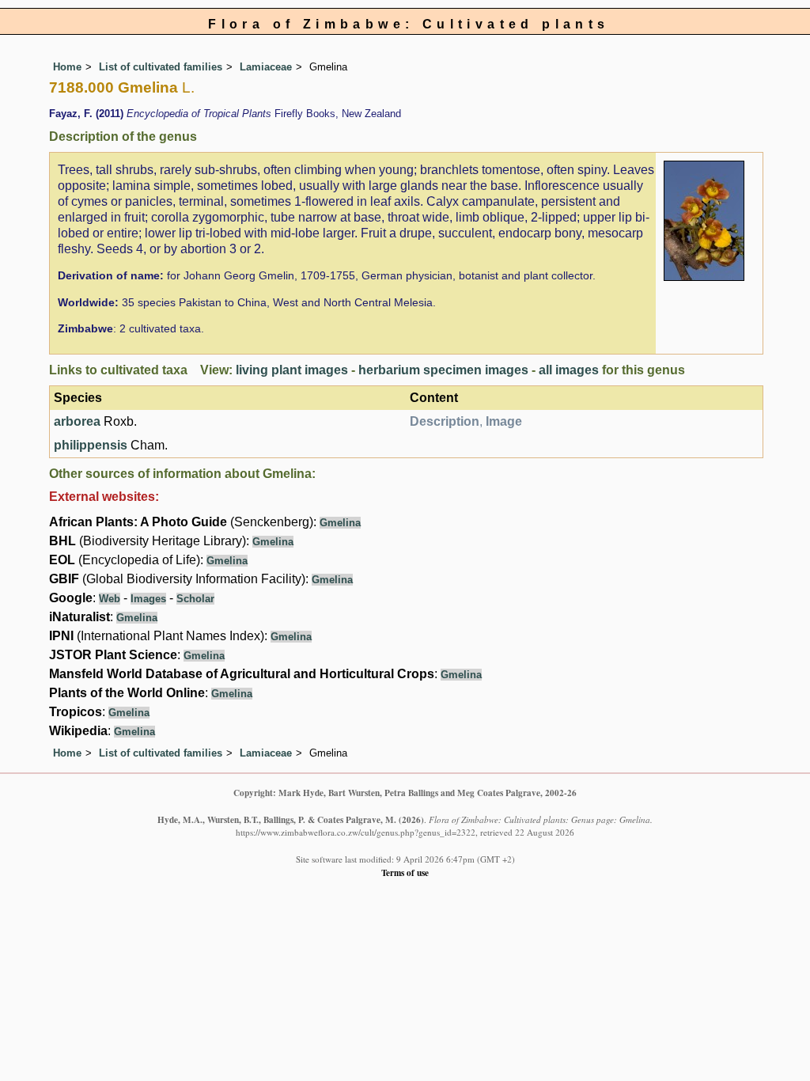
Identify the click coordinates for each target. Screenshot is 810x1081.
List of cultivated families (160, 67)
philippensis (90, 445)
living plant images (292, 370)
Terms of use (405, 872)
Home (67, 67)
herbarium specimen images (443, 370)
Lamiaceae (266, 67)
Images (148, 599)
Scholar (195, 599)
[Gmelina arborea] (704, 219)
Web (109, 599)
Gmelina (340, 523)
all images (569, 370)
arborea (77, 421)
